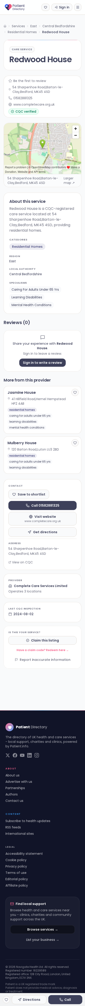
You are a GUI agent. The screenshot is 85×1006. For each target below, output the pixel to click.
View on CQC (22, 562)
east (12, 261)
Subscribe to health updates (27, 821)
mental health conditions (31, 305)
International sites (19, 833)
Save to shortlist (31, 494)
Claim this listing (45, 640)
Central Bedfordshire (58, 26)
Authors (11, 794)
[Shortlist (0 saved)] (45, 7)
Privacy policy (16, 866)
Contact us (14, 800)
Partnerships (15, 788)
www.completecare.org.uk (34, 104)
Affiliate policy (16, 885)
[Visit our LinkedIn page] (29, 755)
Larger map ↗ (69, 180)
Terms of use (16, 872)
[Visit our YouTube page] (22, 755)
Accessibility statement (24, 853)
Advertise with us (18, 781)
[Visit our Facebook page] (15, 755)
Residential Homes (22, 32)
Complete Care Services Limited (40, 586)
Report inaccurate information (45, 659)
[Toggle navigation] (77, 7)
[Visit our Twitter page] (7, 755)
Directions (31, 999)
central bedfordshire (25, 274)
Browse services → (42, 929)
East (33, 26)
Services (18, 26)
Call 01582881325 (45, 505)
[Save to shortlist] (75, 392)
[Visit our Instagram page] (36, 755)
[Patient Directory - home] (19, 7)
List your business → (42, 939)
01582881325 (22, 98)
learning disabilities (27, 297)
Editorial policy (16, 879)
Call (67, 999)
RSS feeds (13, 827)
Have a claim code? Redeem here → (43, 650)
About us (12, 775)
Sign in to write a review (42, 362)
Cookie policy (16, 860)
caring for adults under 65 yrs (35, 289)
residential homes (27, 246)
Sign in (64, 7)
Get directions (45, 532)
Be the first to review (29, 81)
